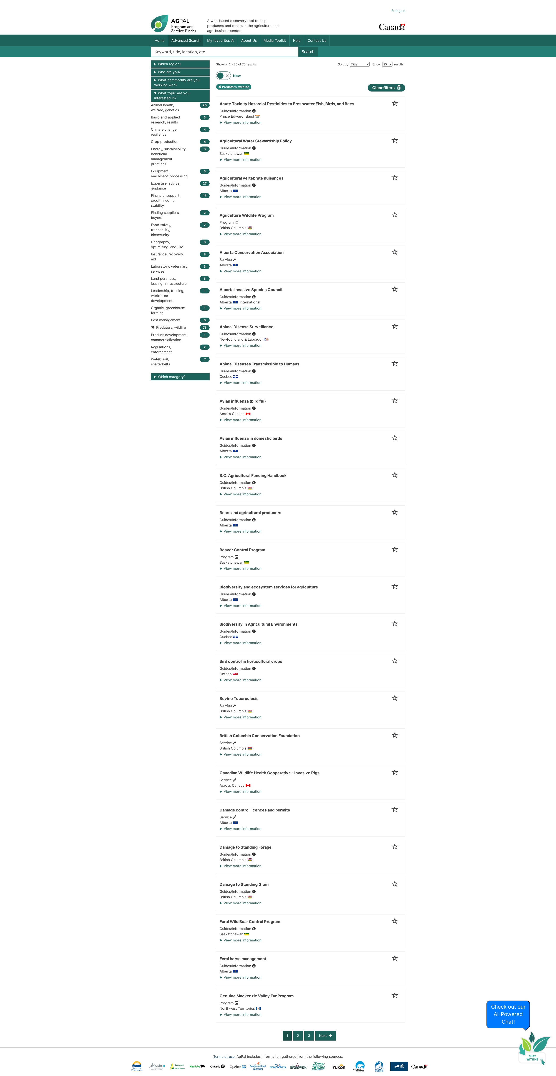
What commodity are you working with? (177, 82)
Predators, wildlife (233, 87)
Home (159, 40)
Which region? (169, 64)
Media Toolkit (275, 40)
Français (398, 10)
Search (308, 51)
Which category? (171, 377)
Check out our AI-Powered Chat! (508, 1014)
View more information (242, 122)
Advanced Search (185, 40)
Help (297, 40)
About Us (249, 40)
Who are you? (169, 72)
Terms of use (224, 1056)
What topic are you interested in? (171, 95)
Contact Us (317, 40)
